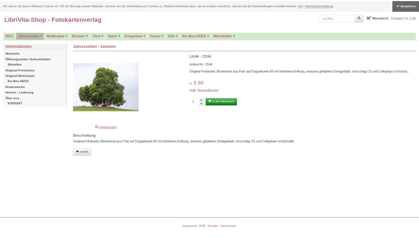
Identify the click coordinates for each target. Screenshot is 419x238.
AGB (202, 226)
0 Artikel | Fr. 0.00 (403, 18)
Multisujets (56, 36)
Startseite (12, 53)
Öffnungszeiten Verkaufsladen (28, 59)
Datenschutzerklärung (319, 6)
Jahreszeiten (28, 36)
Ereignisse (133, 36)
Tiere (96, 36)
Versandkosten (207, 90)
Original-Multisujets (20, 76)
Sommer (108, 46)
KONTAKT (15, 103)
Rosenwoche (15, 87)
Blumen (78, 36)
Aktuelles (15, 64)
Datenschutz (228, 226)
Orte (171, 36)
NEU (9, 36)
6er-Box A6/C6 (194, 36)
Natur (112, 36)
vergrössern (108, 127)
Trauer (155, 36)
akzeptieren (407, 6)
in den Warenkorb (222, 101)
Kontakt (213, 226)
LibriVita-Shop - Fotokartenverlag (52, 19)
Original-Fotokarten (20, 70)
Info (300, 6)
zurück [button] (83, 151)
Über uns (12, 98)
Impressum (190, 226)
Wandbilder (222, 36)
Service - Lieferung (19, 92)
